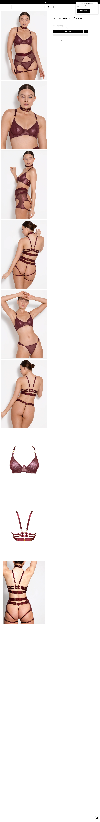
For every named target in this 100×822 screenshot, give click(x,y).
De (21, 7)
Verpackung (79, 40)
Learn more (83, 10)
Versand (74, 40)
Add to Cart (68, 31)
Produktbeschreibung (57, 40)
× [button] (97, 3)
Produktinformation (67, 40)
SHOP (8, 7)
